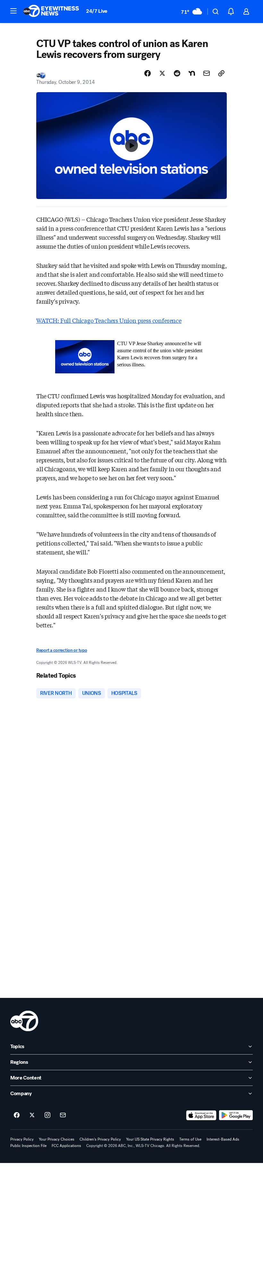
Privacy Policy (22, 1139)
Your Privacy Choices (56, 1139)
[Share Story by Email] (206, 73)
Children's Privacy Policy (100, 1139)
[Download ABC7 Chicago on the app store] (201, 1115)
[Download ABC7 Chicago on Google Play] (236, 1115)
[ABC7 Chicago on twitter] (32, 1115)
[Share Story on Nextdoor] (191, 73)
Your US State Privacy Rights (150, 1139)
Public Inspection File (28, 1146)
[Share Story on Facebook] (147, 73)
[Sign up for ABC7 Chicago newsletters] (62, 1115)
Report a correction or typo (61, 650)
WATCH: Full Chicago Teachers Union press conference (109, 320)
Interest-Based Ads (223, 1139)
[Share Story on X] (162, 73)
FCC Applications (66, 1146)
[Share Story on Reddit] (177, 73)
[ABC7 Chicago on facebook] (16, 1115)
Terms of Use (190, 1139)
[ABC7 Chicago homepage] (51, 11)
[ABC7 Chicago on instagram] (47, 1115)
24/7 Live (96, 11)
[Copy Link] (221, 73)
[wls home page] (24, 1021)
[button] (13, 10)
